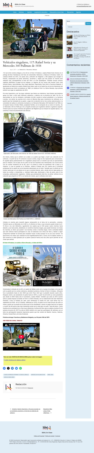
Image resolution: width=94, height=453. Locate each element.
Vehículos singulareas (9, 377)
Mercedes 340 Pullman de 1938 (38, 374)
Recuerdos (29, 69)
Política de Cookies (49, 436)
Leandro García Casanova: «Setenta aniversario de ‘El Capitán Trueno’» (80, 96)
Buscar (68, 21)
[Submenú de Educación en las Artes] (65, 12)
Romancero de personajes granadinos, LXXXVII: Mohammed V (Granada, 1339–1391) (79, 74)
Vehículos (34, 69)
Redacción (22, 69)
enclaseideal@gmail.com (84, 6)
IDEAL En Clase (20, 4)
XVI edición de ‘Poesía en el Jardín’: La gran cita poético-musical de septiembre (81, 49)
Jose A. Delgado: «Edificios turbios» (80, 42)
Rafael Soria (50, 374)
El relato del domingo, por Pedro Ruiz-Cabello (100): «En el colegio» (82, 37)
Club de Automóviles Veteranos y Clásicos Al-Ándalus (16, 374)
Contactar (57, 436)
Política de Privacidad (39, 436)
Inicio (14, 12)
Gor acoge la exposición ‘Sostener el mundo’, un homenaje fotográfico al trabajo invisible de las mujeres (82, 56)
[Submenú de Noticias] (25, 12)
